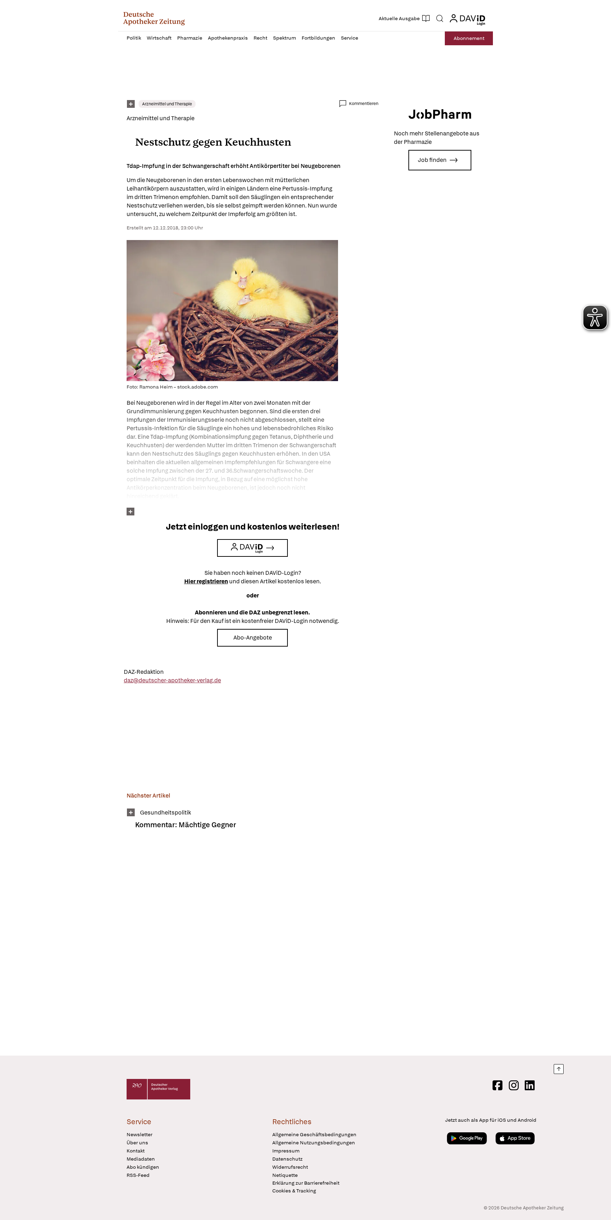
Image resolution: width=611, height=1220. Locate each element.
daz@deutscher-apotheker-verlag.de (172, 680)
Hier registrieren (206, 581)
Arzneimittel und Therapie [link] (167, 104)
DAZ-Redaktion (144, 672)
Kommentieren (363, 103)
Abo (469, 38)
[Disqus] (252, 947)
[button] (154, 18)
